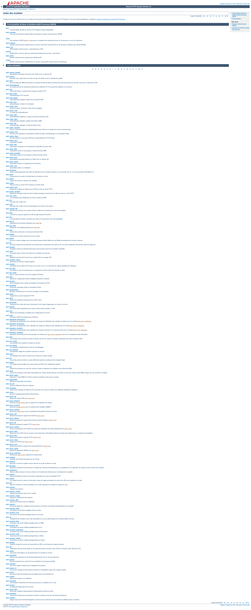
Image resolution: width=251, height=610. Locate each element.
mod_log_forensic (12, 349)
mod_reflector (10, 461)
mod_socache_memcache (14, 530)
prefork (8, 51)
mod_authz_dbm (11, 149)
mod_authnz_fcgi (12, 132)
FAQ (234, 3)
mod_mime (9, 371)
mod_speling (10, 542)
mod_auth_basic (11, 93)
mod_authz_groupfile (13, 153)
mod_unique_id (11, 568)
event (8, 38)
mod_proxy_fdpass (12, 418)
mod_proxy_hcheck (12, 427)
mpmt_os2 (9, 47)
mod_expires (10, 264)
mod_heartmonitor (12, 289)
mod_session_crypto (13, 495)
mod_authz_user (11, 166)
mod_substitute (11, 555)
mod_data (9, 213)
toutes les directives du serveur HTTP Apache (111, 19)
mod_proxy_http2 (12, 440)
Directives (229, 3)
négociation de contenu (24, 381)
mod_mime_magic (12, 375)
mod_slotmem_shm (12, 512)
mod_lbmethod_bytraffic (14, 328)
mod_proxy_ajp (11, 396)
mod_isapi (9, 315)
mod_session (10, 487)
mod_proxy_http (11, 435)
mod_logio (9, 354)
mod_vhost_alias (11, 589)
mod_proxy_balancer (84, 321)
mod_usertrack (11, 581)
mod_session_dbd (12, 500)
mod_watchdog (11, 593)
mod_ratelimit (10, 457)
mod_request (10, 474)
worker (26, 40)
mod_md (9, 366)
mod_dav (9, 217)
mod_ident (9, 298)
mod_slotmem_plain (12, 508)
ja (216, 16)
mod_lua (9, 358)
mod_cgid (9, 204)
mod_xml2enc (10, 598)
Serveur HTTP (13, 9)
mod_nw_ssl (10, 383)
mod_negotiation (11, 379)
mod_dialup (10, 238)
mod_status (10, 551)
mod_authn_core (11, 110)
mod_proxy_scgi (11, 444)
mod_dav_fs (10, 221)
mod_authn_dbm (11, 119)
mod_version (10, 585)
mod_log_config (11, 341)
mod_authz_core (11, 140)
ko (219, 16)
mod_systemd (10, 564)
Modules (222, 3)
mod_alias (9, 81)
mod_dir (8, 243)
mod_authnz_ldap (12, 136)
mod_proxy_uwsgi (12, 448)
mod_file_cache (11, 272)
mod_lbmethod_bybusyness (15, 319)
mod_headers (10, 281)
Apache (5, 9)
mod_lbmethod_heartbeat (14, 332)
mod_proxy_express (13, 409)
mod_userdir (10, 576)
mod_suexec (10, 559)
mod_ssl (9, 547)
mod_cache (10, 183)
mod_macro (10, 362)
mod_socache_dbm (12, 521)
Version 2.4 (32, 9)
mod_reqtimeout (11, 470)
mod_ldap (9, 337)
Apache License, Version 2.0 (19, 606)
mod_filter (9, 277)
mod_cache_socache (13, 191)
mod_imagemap (11, 302)
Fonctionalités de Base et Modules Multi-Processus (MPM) (239, 14)
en (207, 16)
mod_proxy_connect (13, 405)
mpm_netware (10, 43)
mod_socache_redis (12, 534)
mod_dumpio (10, 247)
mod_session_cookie (13, 491)
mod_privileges (11, 388)
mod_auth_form (11, 102)
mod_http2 (9, 294)
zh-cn (226, 16)
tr (222, 16)
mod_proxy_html (11, 431)
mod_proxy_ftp (11, 422)
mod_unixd (9, 572)
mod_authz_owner (12, 161)
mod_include (10, 306)
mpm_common (11, 32)
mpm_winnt (10, 55)
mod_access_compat (13, 72)
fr (213, 16)
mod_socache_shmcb (13, 538)
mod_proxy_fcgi (11, 414)
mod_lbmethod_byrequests (15, 324)
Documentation (23, 9)
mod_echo (9, 251)
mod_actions (10, 76)
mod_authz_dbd (11, 144)
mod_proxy (9, 392)
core (7, 28)
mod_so (8, 517)
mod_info (9, 311)
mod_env (9, 255)
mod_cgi (9, 200)
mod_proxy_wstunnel (13, 453)
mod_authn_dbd (11, 115)
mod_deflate (10, 234)
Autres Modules (236, 18)
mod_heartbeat (11, 285)
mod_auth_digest (12, 98)
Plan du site (246, 3)
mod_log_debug (11, 345)
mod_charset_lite (11, 208)
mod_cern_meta (11, 196)
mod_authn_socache (13, 127)
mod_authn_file (11, 123)
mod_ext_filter (10, 268)
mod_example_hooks (13, 260)
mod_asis (9, 89)
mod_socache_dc (12, 525)
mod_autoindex (11, 170)
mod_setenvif (10, 504)
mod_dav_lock (11, 225)
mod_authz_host (11, 157)
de (204, 16)
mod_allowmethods (12, 85)
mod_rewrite (10, 478)
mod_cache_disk (11, 187)
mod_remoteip (10, 466)
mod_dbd (9, 230)
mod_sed (9, 483)
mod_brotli (9, 174)
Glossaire (239, 3)
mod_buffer (10, 179)
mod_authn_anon (12, 106)
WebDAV (59, 219)
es (210, 16)
